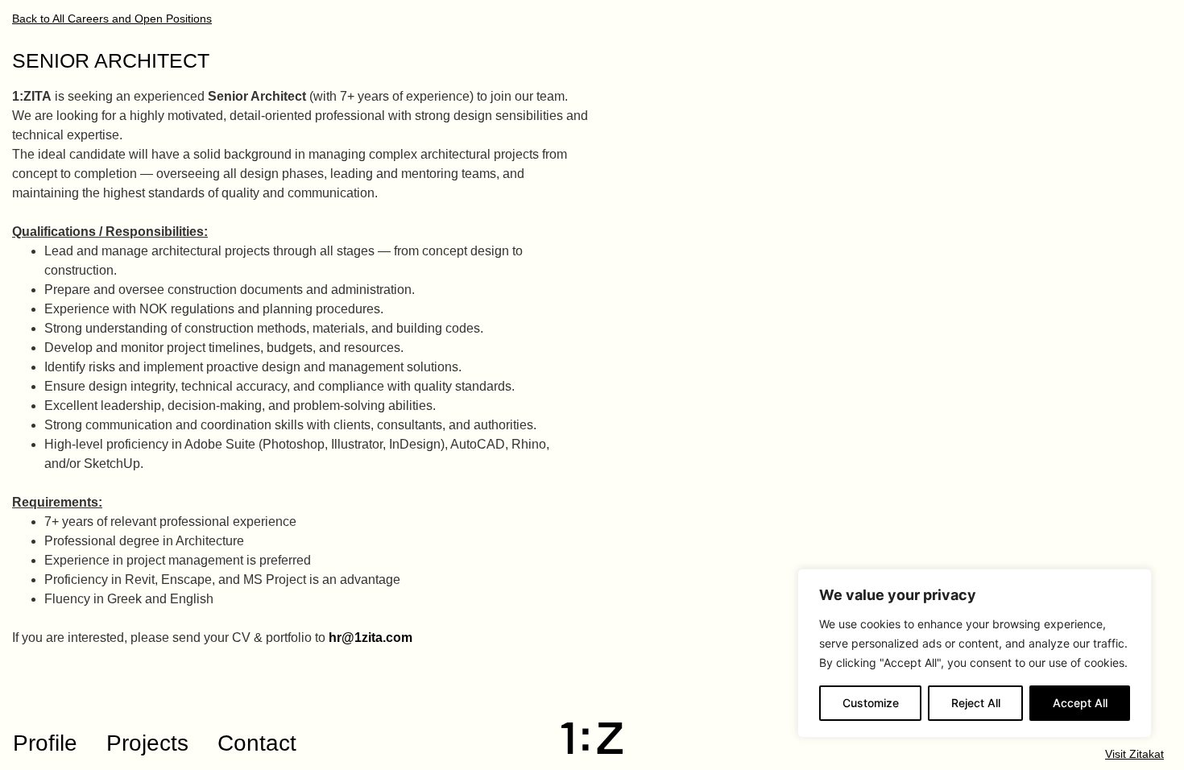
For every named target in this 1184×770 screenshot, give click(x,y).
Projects (147, 743)
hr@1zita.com (370, 637)
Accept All (1080, 703)
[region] (974, 653)
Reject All (975, 703)
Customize (870, 703)
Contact (256, 743)
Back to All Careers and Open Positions (112, 19)
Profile (45, 743)
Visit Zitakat (1134, 754)
